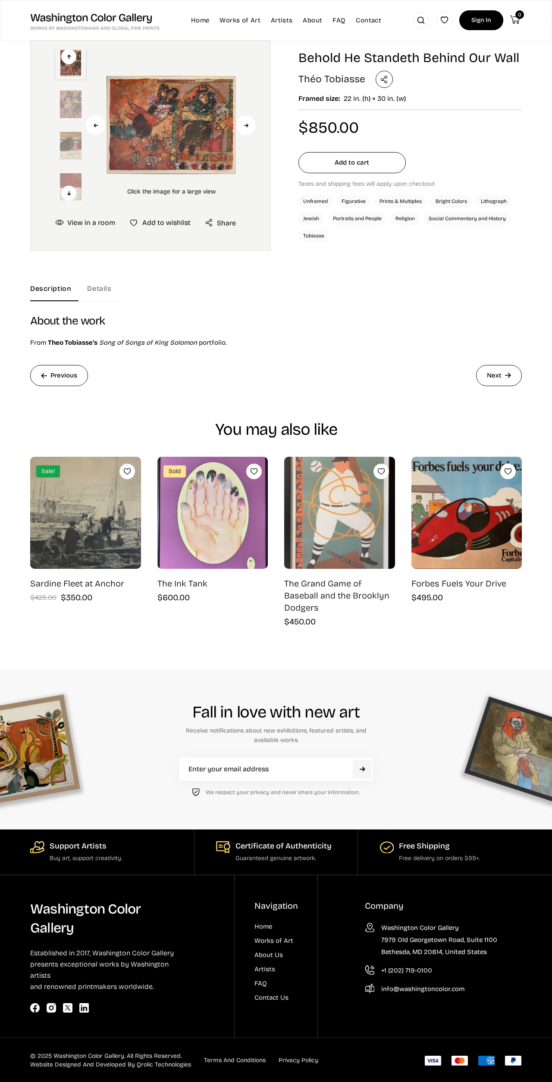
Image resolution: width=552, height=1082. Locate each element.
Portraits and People (357, 218)
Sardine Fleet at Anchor (77, 583)
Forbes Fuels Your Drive (458, 583)
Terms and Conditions (235, 1060)
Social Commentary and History (467, 218)
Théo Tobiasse (331, 79)
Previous (95, 125)
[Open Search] (421, 20)
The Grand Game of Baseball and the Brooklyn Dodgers (336, 595)
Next (246, 125)
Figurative (354, 201)
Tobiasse (313, 236)
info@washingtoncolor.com (422, 989)
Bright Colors (451, 201)
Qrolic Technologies (164, 1064)
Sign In (481, 20)
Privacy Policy (298, 1060)
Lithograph (494, 201)
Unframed (315, 201)
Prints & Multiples (401, 201)
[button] (171, 125)
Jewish (311, 218)
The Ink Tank (182, 583)
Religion (405, 218)
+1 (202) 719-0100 (406, 970)
